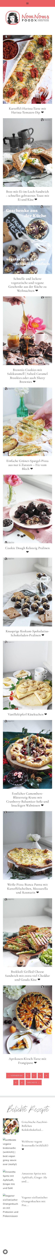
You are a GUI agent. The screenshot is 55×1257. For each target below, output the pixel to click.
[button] (27, 3)
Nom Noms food (27, 18)
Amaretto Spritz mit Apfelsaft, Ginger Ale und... (34, 1177)
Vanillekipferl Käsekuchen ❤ (27, 714)
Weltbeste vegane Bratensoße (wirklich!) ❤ (35, 1145)
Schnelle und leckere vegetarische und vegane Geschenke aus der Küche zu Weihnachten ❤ (27, 285)
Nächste (33, 1082)
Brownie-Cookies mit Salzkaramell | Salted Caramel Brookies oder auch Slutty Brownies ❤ (27, 376)
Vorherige (15, 1076)
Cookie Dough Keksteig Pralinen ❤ (27, 550)
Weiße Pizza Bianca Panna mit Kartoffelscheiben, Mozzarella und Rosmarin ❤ (27, 888)
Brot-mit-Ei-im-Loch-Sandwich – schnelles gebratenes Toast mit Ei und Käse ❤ (27, 195)
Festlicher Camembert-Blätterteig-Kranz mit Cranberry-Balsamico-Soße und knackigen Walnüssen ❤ (27, 799)
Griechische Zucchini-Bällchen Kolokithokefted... (35, 1125)
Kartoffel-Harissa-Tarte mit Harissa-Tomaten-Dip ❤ (27, 110)
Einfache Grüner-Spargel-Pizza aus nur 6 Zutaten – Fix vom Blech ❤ (27, 465)
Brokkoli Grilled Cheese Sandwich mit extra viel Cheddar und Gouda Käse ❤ (27, 975)
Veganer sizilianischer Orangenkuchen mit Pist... (35, 1201)
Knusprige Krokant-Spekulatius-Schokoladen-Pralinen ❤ (27, 633)
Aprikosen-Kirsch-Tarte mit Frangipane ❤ (27, 1061)
